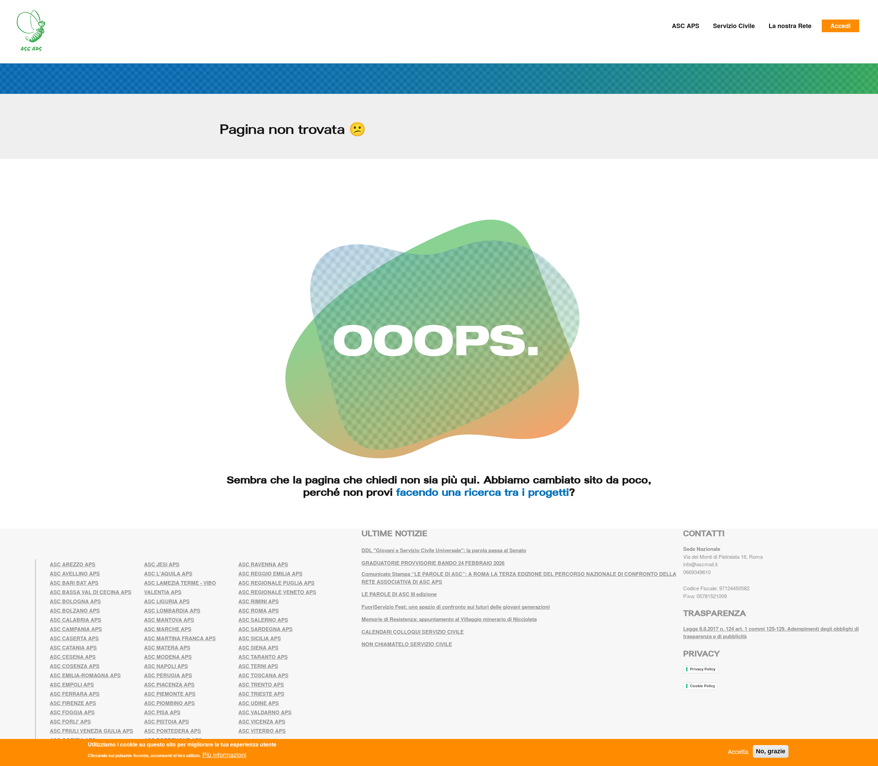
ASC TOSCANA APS (263, 675)
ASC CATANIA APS (73, 647)
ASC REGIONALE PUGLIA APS (276, 582)
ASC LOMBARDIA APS (172, 610)
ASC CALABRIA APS (75, 619)
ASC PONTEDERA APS (172, 730)
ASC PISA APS (162, 712)
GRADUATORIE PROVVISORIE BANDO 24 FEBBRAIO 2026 (433, 563)
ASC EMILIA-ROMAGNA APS (85, 675)
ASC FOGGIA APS (72, 712)
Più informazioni (224, 754)
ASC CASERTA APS (74, 638)
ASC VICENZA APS (261, 721)
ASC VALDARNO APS (265, 712)
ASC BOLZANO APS (75, 610)
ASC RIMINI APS (258, 601)
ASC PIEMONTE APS (169, 693)
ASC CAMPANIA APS (76, 629)
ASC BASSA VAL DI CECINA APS (90, 592)
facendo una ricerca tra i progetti (482, 492)
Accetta (738, 751)
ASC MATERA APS (167, 647)
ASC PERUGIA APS (168, 675)
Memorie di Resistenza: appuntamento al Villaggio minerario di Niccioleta (449, 619)
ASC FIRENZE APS (73, 703)
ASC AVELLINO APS (75, 573)
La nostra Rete (790, 25)
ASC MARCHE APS (167, 629)
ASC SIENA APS (258, 647)
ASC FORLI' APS (70, 721)
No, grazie (770, 751)
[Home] (33, 31)
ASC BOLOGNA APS (75, 601)
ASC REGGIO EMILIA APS (270, 573)
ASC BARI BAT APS (74, 582)
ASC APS (685, 25)
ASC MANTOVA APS (169, 619)
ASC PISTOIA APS (166, 721)
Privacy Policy (702, 669)
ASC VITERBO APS (262, 730)
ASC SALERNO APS (263, 619)
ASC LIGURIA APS (167, 601)
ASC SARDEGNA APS (265, 629)
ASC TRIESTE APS (261, 693)
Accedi (840, 25)
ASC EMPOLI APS (72, 684)
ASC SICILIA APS (259, 638)
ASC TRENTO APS (261, 684)
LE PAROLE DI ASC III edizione (399, 594)
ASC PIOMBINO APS (169, 703)
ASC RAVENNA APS (263, 564)
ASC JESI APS (161, 564)
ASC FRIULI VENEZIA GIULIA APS (91, 730)
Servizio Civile (734, 25)
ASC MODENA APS (168, 656)
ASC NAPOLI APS (166, 666)
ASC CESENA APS (73, 656)
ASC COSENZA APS (74, 666)
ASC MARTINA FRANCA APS (180, 638)
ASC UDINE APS (258, 703)
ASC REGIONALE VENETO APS (277, 592)
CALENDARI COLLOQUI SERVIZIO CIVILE (412, 631)
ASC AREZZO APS (72, 564)
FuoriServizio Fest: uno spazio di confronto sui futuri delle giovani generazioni (455, 606)
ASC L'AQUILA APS (168, 573)
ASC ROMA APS (258, 610)
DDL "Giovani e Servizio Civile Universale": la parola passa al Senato (443, 550)
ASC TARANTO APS (263, 656)
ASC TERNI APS (258, 666)
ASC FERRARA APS (74, 693)
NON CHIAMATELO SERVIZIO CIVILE (406, 644)
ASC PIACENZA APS (169, 684)
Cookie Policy (702, 685)
